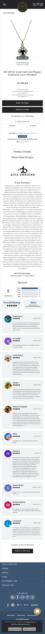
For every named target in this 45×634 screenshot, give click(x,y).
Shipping (12, 126)
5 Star (19, 288)
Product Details (22, 152)
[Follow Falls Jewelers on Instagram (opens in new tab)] (22, 597)
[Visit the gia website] (19, 604)
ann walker (17, 338)
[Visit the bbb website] (8, 604)
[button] (34, 4)
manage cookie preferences (20, 624)
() (40, 288)
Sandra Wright (18, 485)
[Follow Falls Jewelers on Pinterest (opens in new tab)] (27, 597)
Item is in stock (22, 136)
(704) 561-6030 (22, 65)
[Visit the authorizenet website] (13, 604)
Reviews (22, 283)
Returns (33, 126)
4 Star (19, 290)
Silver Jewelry (30, 275)
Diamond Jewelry (16, 275)
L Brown (15, 383)
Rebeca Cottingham (20, 407)
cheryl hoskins (18, 355)
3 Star (19, 292)
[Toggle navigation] (4, 4)
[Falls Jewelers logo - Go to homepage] (22, 7)
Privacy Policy (21, 615)
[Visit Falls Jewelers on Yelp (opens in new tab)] (32, 597)
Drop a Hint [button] (22, 110)
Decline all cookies (15, 629)
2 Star (19, 294)
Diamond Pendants (9, 13)
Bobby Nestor (17, 316)
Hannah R (16, 451)
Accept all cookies (29, 629)
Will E (15, 434)
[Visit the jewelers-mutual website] (34, 604)
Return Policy (11, 615)
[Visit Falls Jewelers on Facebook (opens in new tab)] (17, 597)
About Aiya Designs (22, 157)
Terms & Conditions (32, 615)
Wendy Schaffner (19, 502)
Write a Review (22, 551)
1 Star (19, 296)
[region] (22, 40)
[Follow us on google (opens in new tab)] (12, 597)
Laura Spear (17, 521)
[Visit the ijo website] (26, 604)
